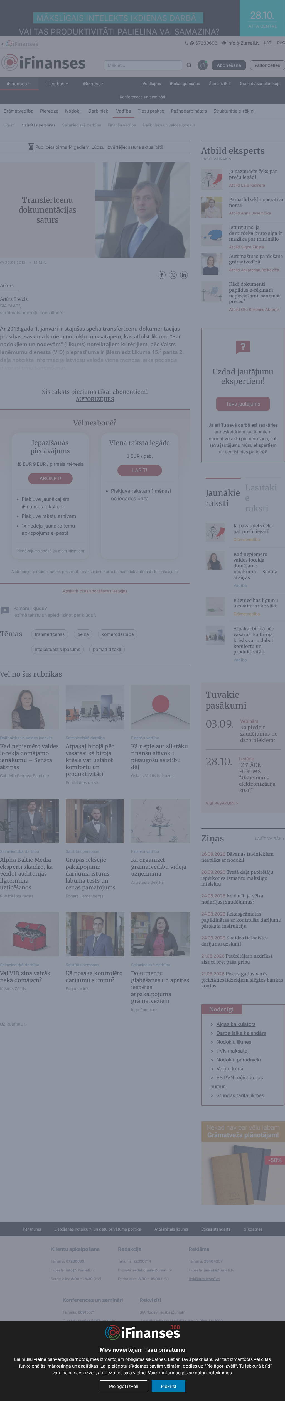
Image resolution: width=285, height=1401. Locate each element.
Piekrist (168, 1386)
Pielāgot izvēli (123, 1386)
